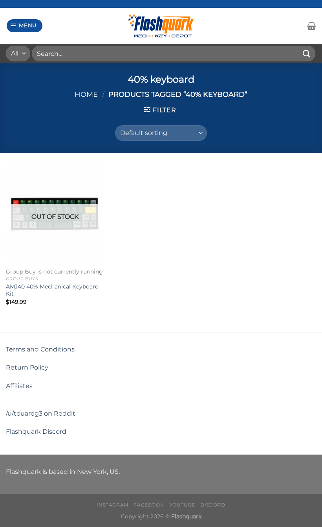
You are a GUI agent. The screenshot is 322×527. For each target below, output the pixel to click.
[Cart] (311, 26)
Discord (212, 505)
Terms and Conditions (40, 349)
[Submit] (307, 53)
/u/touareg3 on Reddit (40, 413)
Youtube (182, 505)
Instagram (112, 505)
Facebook (149, 505)
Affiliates (19, 386)
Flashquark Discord (36, 431)
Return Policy (27, 367)
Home (86, 94)
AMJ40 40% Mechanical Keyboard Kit (52, 290)
